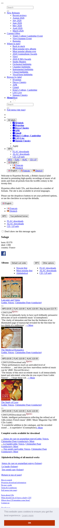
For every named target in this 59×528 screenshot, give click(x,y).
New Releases (13, 13)
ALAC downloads (21, 154)
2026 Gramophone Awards (25, 54)
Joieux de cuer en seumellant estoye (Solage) (22, 463)
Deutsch (19, 168)
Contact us (5, 503)
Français (19, 165)
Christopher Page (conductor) (28, 302)
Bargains (17, 41)
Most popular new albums (24, 49)
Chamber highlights (21, 67)
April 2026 (17, 28)
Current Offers (13, 33)
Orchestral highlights (22, 64)
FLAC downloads (21, 151)
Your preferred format (19, 216)
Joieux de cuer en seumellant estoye (19, 439)
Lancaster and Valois (10, 300)
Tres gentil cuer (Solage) (13, 469)
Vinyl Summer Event (22, 38)
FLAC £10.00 (19, 309)
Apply (15, 146)
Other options (48, 263)
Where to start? (13, 43)
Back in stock (19, 46)
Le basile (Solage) (10, 466)
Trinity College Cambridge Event (28, 36)
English (13, 171)
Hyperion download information (13, 482)
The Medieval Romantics (12, 350)
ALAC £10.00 (32, 309)
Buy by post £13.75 (48, 309)
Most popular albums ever (24, 51)
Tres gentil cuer (10, 449)
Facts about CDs (7, 495)
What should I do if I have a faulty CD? (16, 498)
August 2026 (18, 18)
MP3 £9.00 (6, 309)
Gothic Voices (7, 302)
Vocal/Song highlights (23, 74)
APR (15, 85)
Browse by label (14, 77)
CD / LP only (19, 156)
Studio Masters (19, 61)
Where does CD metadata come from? (15, 500)
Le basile (7, 444)
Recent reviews (19, 15)
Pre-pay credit (6, 485)
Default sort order (19, 263)
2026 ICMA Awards (22, 59)
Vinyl (15, 56)
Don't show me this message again (20, 231)
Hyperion (17, 79)
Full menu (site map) (16, 110)
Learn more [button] (28, 515)
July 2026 (17, 20)
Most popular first (24, 270)
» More (30, 325)
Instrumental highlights (23, 69)
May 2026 (17, 25)
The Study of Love (9, 402)
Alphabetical (22, 273)
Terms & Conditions (9, 488)
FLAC (17, 159)
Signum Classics (20, 95)
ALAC (24, 159)
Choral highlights (20, 72)
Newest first (21, 268)
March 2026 (18, 31)
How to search (6, 480)
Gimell (16, 87)
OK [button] (29, 523)
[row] (29, 297)
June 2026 (17, 23)
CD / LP (33, 159)
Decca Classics (19, 82)
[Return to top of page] (11, 475)
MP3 (10, 149)
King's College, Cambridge (25, 90)
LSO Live (17, 92)
